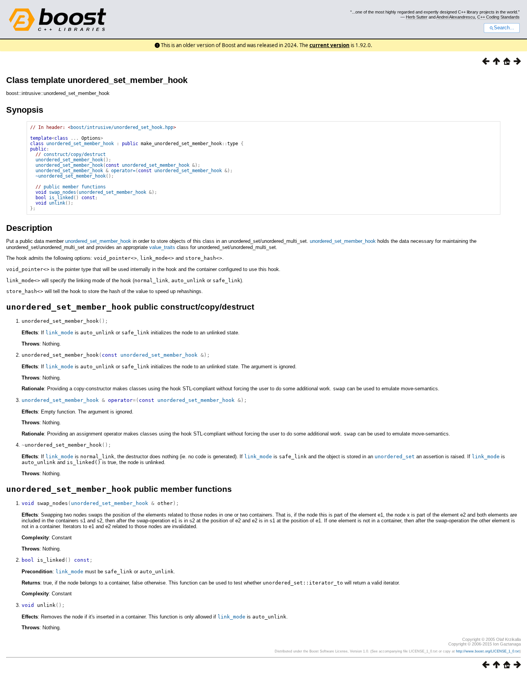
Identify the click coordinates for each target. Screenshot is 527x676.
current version (329, 45)
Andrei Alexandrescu (455, 17)
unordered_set (395, 456)
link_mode (59, 332)
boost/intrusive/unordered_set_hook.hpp (122, 127)
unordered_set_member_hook (80, 143)
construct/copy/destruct (75, 154)
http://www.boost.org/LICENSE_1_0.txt (488, 651)
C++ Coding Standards (498, 17)
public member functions (75, 187)
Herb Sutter (416, 17)
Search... (504, 27)
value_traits (162, 247)
